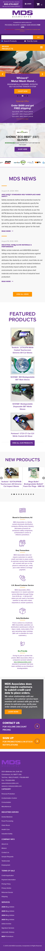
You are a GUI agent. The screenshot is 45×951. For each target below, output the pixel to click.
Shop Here (22, 149)
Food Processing (7, 821)
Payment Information (9, 880)
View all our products (22, 443)
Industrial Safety (7, 834)
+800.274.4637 (13, 777)
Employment (6, 865)
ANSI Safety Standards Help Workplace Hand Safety (21, 195)
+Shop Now (22, 91)
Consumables (6, 802)
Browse (7, 47)
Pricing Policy (6, 884)
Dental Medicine (7, 817)
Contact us (11, 723)
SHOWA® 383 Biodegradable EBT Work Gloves (23, 378)
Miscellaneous (6, 806)
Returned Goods (7, 892)
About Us (5, 844)
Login (28, 4)
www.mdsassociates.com (10, 783)
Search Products (10, 41)
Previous (2, 74)
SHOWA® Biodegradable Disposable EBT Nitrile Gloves (22, 406)
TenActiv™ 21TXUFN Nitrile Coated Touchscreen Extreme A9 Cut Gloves (22, 350)
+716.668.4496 (10, 780)
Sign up (8, 738)
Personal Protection (8, 794)
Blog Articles (8, 907)
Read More (6, 231)
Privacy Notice (6, 888)
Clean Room (6, 825)
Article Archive (6, 924)
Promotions (7, 936)
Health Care (6, 829)
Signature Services (8, 928)
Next (42, 74)
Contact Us (5, 852)
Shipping (5, 896)
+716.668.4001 (24, 777)
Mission (4, 848)
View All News (22, 294)
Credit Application (8, 875)
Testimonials (6, 861)
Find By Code (32, 41)
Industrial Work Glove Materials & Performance (17, 246)
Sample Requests (7, 856)
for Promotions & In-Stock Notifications (18, 743)
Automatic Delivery (8, 932)
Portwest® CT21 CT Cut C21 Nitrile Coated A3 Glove (22, 434)
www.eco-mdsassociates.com (12, 786)
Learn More (13, 712)
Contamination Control (9, 798)
